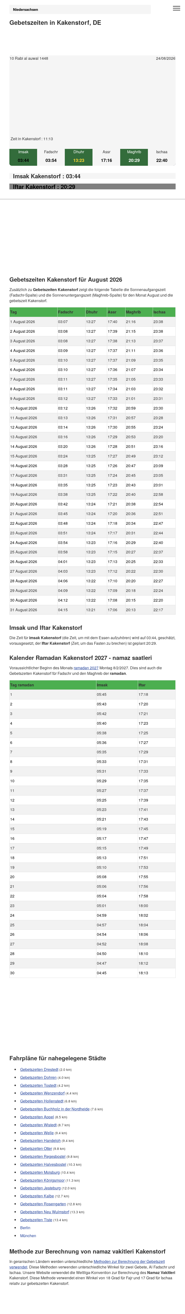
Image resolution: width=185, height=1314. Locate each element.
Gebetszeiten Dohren (38, 1077)
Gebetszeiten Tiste (36, 1219)
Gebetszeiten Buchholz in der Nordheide (55, 1109)
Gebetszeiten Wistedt (38, 1124)
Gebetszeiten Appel (37, 1117)
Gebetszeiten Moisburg (40, 1172)
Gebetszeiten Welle (37, 1132)
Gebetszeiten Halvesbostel (43, 1164)
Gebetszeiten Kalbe (37, 1196)
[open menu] (176, 8)
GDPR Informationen (27, 1307)
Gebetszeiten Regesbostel (43, 1156)
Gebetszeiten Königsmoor (42, 1180)
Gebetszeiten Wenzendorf (42, 1093)
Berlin (25, 1227)
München (28, 1235)
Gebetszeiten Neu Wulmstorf (44, 1211)
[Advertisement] (92, 102)
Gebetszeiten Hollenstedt (41, 1101)
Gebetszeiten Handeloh (40, 1140)
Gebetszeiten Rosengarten (43, 1204)
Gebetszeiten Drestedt (39, 1069)
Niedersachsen (25, 9)
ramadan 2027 (86, 667)
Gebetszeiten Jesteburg (40, 1188)
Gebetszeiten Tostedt (38, 1085)
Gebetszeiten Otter (36, 1148)
